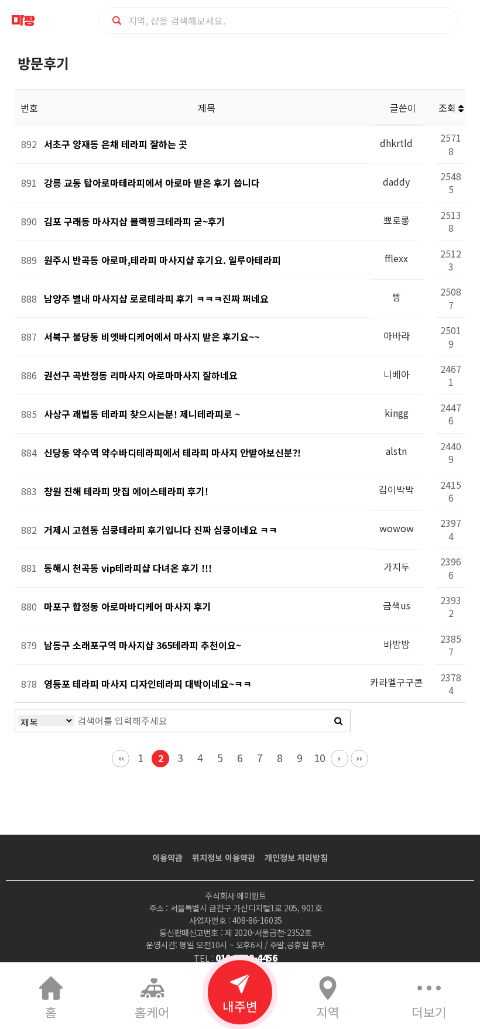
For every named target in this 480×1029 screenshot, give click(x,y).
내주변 (240, 1006)
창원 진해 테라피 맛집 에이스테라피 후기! (126, 491)
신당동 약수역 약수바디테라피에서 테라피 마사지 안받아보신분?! (172, 452)
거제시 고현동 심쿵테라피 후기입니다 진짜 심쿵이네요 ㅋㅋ (160, 530)
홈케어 (152, 1012)
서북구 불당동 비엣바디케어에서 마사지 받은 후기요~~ (151, 337)
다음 (339, 758)
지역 (328, 1012)
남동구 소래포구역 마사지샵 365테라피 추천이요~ (142, 645)
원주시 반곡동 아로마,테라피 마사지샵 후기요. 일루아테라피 (162, 260)
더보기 (429, 1012)
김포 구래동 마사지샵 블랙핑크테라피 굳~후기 (134, 221)
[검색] (338, 720)
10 (319, 757)
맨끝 (359, 758)
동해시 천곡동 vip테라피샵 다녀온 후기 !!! (128, 568)
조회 (448, 108)
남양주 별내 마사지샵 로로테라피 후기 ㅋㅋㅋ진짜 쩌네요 (156, 298)
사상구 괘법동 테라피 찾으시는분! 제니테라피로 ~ (142, 414)
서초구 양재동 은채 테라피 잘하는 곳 (115, 144)
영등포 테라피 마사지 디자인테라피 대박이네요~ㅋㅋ (148, 684)
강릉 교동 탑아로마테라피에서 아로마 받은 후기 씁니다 (152, 183)
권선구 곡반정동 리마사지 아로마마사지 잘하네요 (141, 375)
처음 (120, 758)
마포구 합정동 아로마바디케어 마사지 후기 (127, 606)
